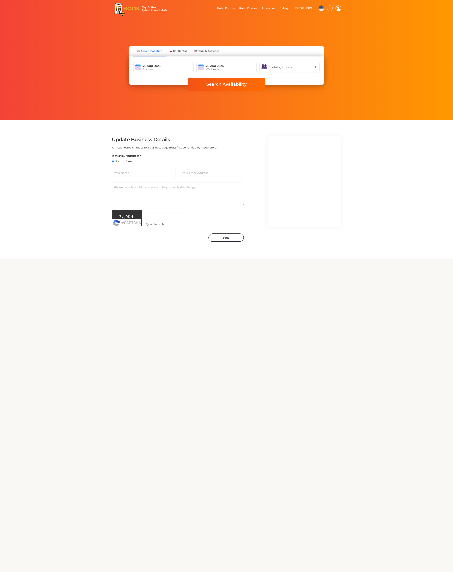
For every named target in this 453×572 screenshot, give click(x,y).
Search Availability (226, 84)
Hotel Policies (252, 7)
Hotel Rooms (232, 7)
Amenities (272, 7)
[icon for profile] (338, 8)
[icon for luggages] (321, 7)
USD (330, 8)
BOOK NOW (304, 7)
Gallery (286, 7)
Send (226, 237)
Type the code (155, 224)
